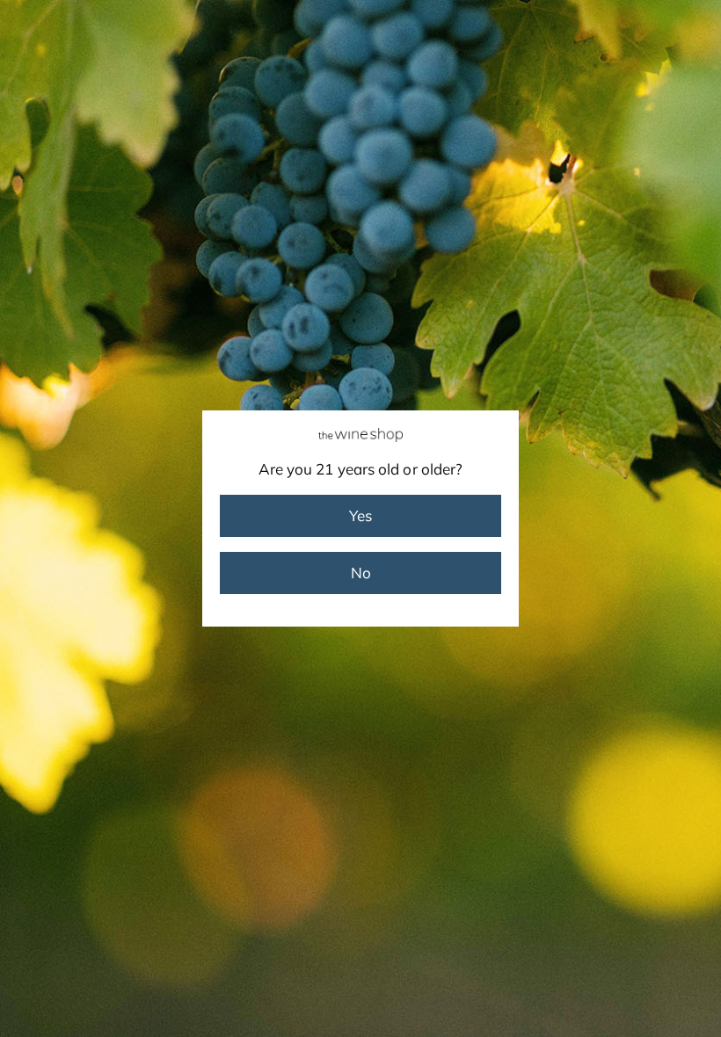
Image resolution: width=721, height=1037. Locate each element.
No (361, 572)
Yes (360, 515)
